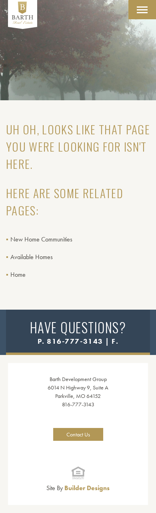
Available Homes (31, 257)
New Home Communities (41, 239)
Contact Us (78, 434)
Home (18, 274)
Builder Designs (78, 488)
